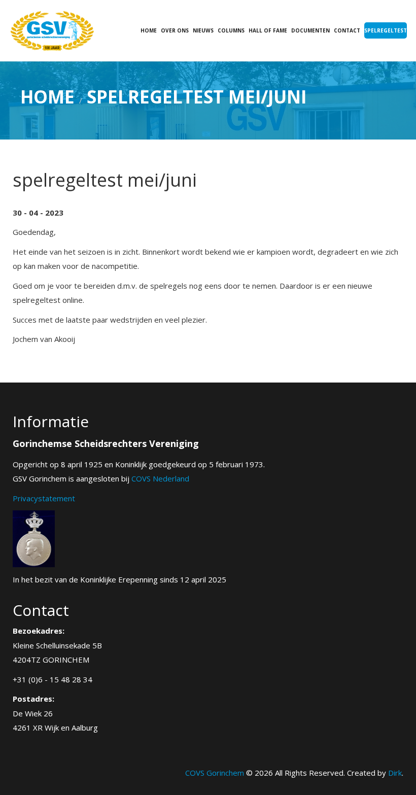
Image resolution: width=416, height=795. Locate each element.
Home (149, 30)
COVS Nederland (160, 478)
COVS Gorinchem (214, 773)
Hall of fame (268, 30)
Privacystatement (44, 498)
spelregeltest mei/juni (196, 97)
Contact (347, 30)
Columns (231, 30)
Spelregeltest (385, 30)
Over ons (175, 30)
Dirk (395, 773)
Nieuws (203, 30)
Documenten (310, 30)
